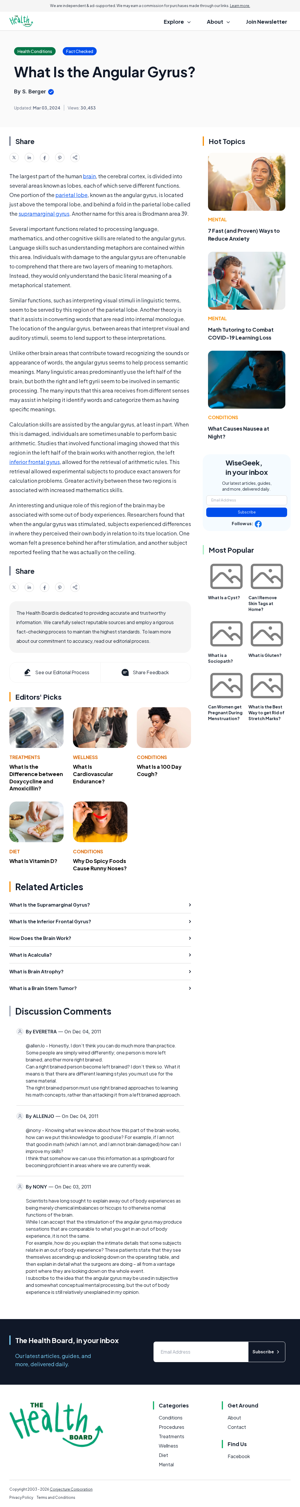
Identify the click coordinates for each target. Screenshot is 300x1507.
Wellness (85, 757)
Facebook (239, 1456)
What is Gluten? (265, 655)
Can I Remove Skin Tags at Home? (262, 603)
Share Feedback (151, 672)
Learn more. (240, 6)
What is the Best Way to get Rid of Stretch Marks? (266, 712)
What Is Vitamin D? (33, 860)
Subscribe (247, 512)
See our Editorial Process (62, 672)
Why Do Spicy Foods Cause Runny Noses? (100, 864)
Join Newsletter (266, 21)
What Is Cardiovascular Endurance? (93, 774)
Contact (237, 1427)
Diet (14, 851)
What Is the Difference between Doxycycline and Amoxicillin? (36, 777)
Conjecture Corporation (71, 1489)
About (234, 1417)
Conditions (152, 757)
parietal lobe (71, 194)
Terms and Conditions (56, 1497)
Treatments (24, 757)
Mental (217, 219)
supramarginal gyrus (43, 213)
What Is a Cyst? (224, 597)
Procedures (171, 1427)
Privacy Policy (21, 1497)
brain (89, 176)
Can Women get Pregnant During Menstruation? (225, 712)
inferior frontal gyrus (34, 461)
